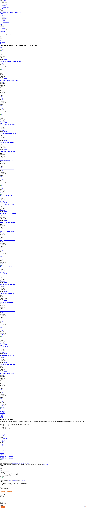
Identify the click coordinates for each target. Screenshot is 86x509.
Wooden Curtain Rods (2, 415)
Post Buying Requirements (4, 438)
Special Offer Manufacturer (10, 115)
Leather (1, 32)
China (1, 40)
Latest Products (2, 454)
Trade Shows (3, 445)
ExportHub (23, 480)
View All (21, 12)
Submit (1, 38)
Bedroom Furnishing (2, 31)
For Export (7, 284)
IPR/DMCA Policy (15, 480)
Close (1, 495)
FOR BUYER (3, 17)
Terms (8, 480)
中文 (2, 8)
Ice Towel (1, 12)
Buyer (1, 469)
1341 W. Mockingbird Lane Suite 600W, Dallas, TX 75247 (18, 463)
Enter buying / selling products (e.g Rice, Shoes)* (5, 504)
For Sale (7, 399)
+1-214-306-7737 (29, 463)
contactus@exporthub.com (45, 464)
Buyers (1, 47)
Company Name (2, 502)
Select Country (1, 503)
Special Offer (8, 213)
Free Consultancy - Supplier (6, 7)
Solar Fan (6, 12)
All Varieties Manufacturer (10, 61)
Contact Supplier (5, 59)
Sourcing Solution (5, 3)
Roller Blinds (8, 12)
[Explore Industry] (2, 407)
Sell (6, 160)
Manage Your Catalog (4, 435)
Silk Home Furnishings (2, 42)
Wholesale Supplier (9, 80)
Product (7, 142)
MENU (2, 13)
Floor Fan (11, 12)
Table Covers (1, 414)
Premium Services (5, 6)
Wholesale (7, 186)
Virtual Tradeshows (4, 15)
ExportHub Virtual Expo (3, 507)
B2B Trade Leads (3, 440)
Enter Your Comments (2, 476)
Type (0, 10)
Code (0, 474)
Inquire (3, 54)
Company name (2, 472)
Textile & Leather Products (4, 28)
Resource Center (3, 446)
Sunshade (4, 12)
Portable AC (19, 12)
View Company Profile (2, 67)
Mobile (16, 474)
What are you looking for (3, 36)
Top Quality (7, 222)
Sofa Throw (1, 417)
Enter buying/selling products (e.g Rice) (4, 473)
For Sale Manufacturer (9, 89)
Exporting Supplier (9, 51)
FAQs (2, 451)
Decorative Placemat (2, 43)
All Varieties (8, 266)
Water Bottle (16, 12)
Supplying (7, 151)
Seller (1, 470)
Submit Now (2, 481)
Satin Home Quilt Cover (2, 411)
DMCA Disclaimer (4, 450)
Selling (7, 355)
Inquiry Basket (2, 59)
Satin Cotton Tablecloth (2, 413)
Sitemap (2, 444)
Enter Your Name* (2, 501)
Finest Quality (8, 124)
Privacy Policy (3, 449)
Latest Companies (2, 453)
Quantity (1, 37)
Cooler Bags (13, 12)
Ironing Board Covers (2, 412)
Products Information (4, 439)
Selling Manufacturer (9, 98)
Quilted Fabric (1, 416)
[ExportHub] (1, 9)
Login (2, 24)
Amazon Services (3, 16)
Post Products (4, 5)
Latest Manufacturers (2, 455)
